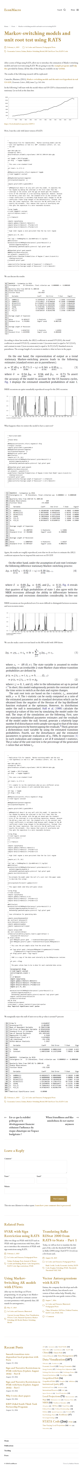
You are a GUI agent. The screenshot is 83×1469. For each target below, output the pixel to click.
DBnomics (47, 1363)
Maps (46, 1400)
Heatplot (64, 1381)
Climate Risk (59, 1353)
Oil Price (62, 1310)
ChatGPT (69, 1350)
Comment (8, 1159)
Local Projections (54, 1396)
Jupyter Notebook (49, 1393)
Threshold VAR (51, 1270)
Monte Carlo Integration (30, 1264)
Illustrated (28, 1311)
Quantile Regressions (58, 1412)
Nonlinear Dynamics (61, 1403)
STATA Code (55, 1421)
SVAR (31, 1266)
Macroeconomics (71, 1396)
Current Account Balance (16, 1315)
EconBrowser (57, 1363)
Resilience (65, 1414)
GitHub (61, 68)
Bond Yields (64, 1347)
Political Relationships (64, 1409)
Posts (13, 26)
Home (6, 26)
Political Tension (72, 1310)
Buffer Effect (48, 1350)
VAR (59, 1270)
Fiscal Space (65, 1375)
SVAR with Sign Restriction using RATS (21, 1233)
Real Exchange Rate (50, 1415)
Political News (48, 1409)
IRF (64, 1390)
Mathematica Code (57, 1400)
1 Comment (50, 1316)
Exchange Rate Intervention (52, 1372)
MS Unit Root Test (52, 51)
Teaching (7, 1450)
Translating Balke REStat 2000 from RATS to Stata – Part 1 (60, 1235)
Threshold (72, 1268)
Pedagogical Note (49, 47)
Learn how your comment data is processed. (53, 1205)
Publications (8, 1446)
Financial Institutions (51, 1375)
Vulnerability (47, 1428)
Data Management (67, 1355)
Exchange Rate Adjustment (66, 1369)
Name (6, 1176)
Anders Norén (74, 1463)
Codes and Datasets (34, 47)
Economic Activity (66, 1265)
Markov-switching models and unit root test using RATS (37, 26)
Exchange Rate (18, 1261)
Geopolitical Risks (51, 1381)
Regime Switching (56, 1268)
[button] (61, 10)
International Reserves (52, 1390)
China (48, 1310)
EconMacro (12, 10)
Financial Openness (25, 1317)
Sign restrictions (22, 1266)
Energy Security (49, 1369)
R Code (70, 1412)
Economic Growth (50, 1366)
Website (7, 1186)
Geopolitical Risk (53, 1378)
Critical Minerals (50, 1356)
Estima (23, 51)
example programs (61, 65)
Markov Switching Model (36, 51)
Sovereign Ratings (50, 1418)
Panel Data (67, 1406)
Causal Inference (59, 1350)
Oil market (54, 1310)
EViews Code (12, 1317)
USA (61, 1313)
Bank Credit (50, 1265)
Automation (52, 1347)
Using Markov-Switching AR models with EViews (20, 1282)
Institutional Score (50, 1387)
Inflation (73, 1381)
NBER (47, 1402)
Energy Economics (67, 1366)
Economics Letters (14, 51)
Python (47, 1412)
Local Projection (63, 1393)
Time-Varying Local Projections (55, 1425)
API (45, 1347)
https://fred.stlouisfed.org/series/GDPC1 (19, 124)
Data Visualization (32, 1315)
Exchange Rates (70, 1372)
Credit (57, 1265)
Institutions (62, 1387)
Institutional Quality (53, 1384)
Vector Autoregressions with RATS (60, 1280)
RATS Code (63, 51)
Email (39, 1176)
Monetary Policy (70, 1400)
